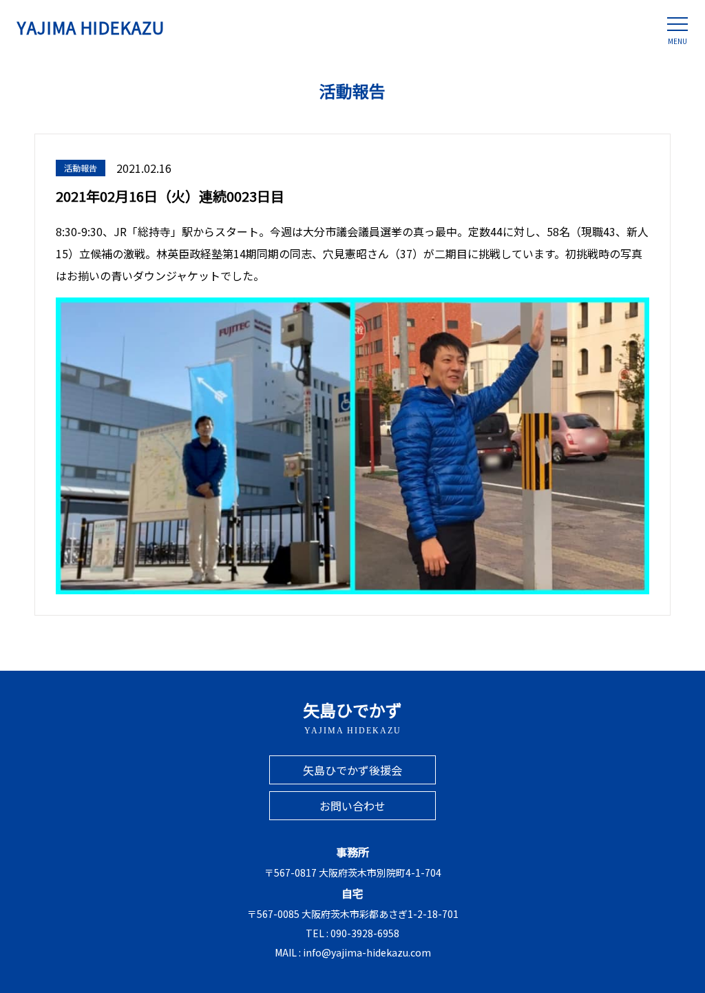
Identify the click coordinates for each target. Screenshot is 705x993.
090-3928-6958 (364, 933)
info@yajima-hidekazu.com (367, 952)
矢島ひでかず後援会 (352, 770)
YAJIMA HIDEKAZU (91, 27)
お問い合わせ (352, 805)
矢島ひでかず (352, 716)
